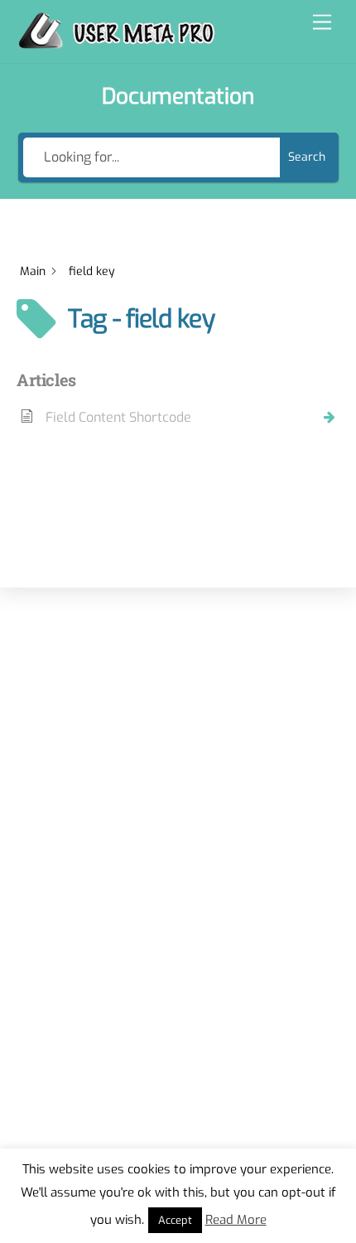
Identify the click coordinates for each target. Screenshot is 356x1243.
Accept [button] (175, 1220)
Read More (236, 1220)
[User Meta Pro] (116, 42)
